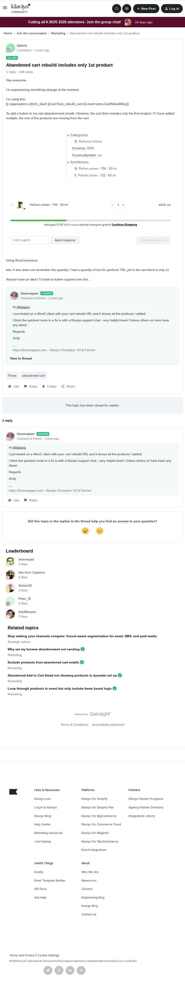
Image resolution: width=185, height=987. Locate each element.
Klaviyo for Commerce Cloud (101, 824)
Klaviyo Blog (42, 816)
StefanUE (25, 585)
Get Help (40, 897)
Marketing (58, 33)
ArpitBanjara (27, 612)
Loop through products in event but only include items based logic (60, 688)
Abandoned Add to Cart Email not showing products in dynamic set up (62, 675)
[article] (92, 468)
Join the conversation (31, 33)
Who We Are (90, 872)
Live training (42, 841)
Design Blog (89, 906)
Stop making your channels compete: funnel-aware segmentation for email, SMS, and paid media (82, 636)
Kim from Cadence (31, 572)
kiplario (22, 45)
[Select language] (126, 8)
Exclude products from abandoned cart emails (43, 662)
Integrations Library (142, 816)
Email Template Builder (49, 880)
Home (8, 33)
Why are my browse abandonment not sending (44, 649)
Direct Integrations (93, 850)
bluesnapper (30, 293)
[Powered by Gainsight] (92, 715)
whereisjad (26, 559)
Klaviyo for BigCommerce (98, 816)
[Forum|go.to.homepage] (21, 8)
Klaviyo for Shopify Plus (97, 807)
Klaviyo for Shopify (94, 798)
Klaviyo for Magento (95, 833)
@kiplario (23, 307)
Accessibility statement (108, 724)
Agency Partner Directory (146, 807)
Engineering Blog (92, 897)
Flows (12, 375)
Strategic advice (19, 642)
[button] (5, 9)
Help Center (42, 824)
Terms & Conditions (74, 724)
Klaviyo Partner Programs (146, 798)
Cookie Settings (48, 955)
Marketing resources (48, 833)
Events (38, 872)
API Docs (40, 889)
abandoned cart (33, 375)
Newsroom (88, 880)
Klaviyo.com (42, 798)
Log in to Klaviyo (45, 807)
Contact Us (88, 914)
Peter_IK (24, 598)
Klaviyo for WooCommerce (99, 841)
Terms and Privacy (22, 955)
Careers (86, 889)
